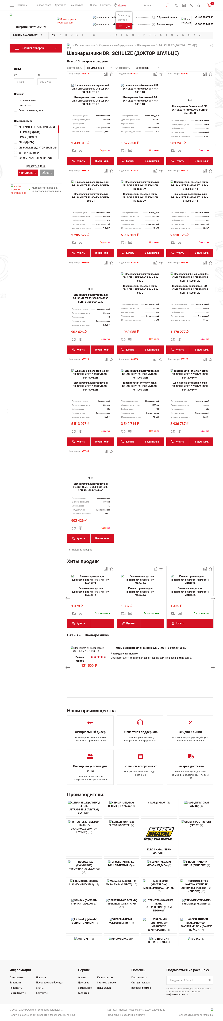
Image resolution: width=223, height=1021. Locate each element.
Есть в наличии (27, 100)
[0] (209, 5)
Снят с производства (31, 110)
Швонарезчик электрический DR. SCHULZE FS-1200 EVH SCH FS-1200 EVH (140, 197)
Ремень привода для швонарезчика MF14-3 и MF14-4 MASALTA (90, 591)
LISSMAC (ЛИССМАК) (84, 884)
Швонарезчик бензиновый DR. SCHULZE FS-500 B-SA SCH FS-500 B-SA (140, 101)
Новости (41, 977)
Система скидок (106, 982)
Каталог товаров (85, 45)
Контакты (106, 5)
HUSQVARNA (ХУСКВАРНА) (84, 870)
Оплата (82, 977)
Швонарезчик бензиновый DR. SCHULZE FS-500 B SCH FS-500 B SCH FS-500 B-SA (190, 289)
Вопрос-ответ (43, 5)
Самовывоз (76, 5)
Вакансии (15, 982)
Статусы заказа (140, 982)
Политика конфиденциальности (126, 1015)
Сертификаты (18, 993)
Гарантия (83, 993)
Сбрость (46, 172)
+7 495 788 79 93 (204, 17)
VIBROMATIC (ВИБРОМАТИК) (159, 928)
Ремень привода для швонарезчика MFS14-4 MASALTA (140, 591)
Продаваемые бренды (49, 982)
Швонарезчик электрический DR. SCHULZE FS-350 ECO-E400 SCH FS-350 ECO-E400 (90, 487)
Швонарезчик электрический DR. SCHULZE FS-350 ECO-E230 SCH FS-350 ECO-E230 (90, 298)
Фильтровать (27, 172)
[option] (91, 598)
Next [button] (213, 598)
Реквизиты (16, 987)
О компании (17, 977)
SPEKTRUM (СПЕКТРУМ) (121, 905)
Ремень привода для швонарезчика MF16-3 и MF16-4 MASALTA (190, 591)
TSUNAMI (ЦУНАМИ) (84, 923)
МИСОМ (127, 938)
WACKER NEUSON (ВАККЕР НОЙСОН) (196, 928)
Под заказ (24, 105)
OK (209, 980)
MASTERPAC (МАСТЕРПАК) (159, 890)
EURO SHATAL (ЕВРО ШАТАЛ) (35, 157)
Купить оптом (105, 977)
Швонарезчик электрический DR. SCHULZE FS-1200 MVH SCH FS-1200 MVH (190, 386)
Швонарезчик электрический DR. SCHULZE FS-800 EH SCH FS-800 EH (90, 197)
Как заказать (139, 977)
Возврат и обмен (141, 987)
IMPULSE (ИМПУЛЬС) (121, 865)
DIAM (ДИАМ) (26, 142)
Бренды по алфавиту (25, 35)
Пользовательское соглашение (195, 1015)
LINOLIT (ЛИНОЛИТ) (196, 865)
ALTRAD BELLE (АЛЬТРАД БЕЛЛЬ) (38, 127)
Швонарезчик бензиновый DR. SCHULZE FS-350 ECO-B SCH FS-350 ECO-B (190, 109)
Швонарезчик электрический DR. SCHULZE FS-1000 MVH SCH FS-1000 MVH (140, 386)
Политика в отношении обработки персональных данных (42, 1015)
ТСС (200, 938)
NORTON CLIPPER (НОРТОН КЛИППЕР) (196, 890)
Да (128, 26)
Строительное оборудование (116, 45)
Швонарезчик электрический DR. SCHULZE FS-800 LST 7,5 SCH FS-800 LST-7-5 (91, 101)
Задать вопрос (165, 24)
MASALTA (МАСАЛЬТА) (121, 884)
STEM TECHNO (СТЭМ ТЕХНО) (159, 909)
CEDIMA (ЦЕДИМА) (29, 132)
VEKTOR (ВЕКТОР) (121, 923)
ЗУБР (88, 938)
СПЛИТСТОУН (159, 942)
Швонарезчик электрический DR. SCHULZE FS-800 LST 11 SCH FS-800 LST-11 (190, 197)
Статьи (40, 987)
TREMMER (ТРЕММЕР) (196, 903)
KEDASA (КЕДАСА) (159, 865)
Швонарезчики (146, 45)
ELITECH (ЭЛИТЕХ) (29, 152)
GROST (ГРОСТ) (201, 824)
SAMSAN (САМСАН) (84, 903)
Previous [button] (68, 598)
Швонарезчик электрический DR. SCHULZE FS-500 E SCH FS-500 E (140, 289)
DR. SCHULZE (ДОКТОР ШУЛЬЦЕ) (38, 147)
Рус (53, 35)
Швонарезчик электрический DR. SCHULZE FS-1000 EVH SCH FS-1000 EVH (90, 386)
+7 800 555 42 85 (204, 24)
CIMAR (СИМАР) (28, 137)
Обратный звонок (167, 17)
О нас (93, 5)
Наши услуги (104, 987)
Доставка (60, 5)
